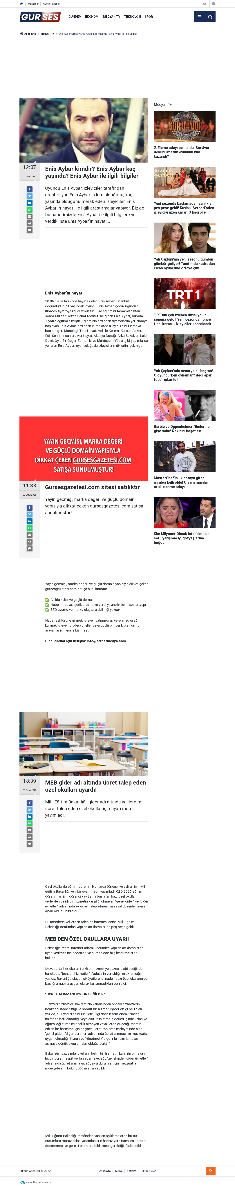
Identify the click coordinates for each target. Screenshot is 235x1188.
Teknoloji (132, 16)
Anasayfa (105, 1171)
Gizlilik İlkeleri (148, 1171)
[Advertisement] (117, 67)
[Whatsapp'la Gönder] (29, 210)
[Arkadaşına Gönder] (29, 216)
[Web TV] (205, 3)
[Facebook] (29, 189)
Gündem (75, 16)
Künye (119, 1171)
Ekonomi (92, 16)
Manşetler (33, 3)
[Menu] (199, 16)
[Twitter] (29, 196)
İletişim (131, 1171)
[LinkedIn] (29, 203)
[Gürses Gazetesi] (40, 16)
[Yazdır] (29, 223)
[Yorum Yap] (29, 230)
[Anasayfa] (21, 3)
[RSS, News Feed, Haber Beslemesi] (211, 1171)
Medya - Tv (111, 16)
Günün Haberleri (51, 3)
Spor (149, 16)
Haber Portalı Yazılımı (38, 1182)
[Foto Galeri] (214, 3)
